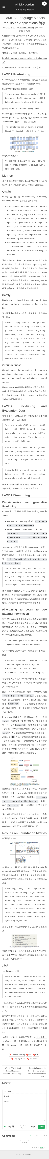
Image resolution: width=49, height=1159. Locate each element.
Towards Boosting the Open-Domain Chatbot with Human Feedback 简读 (37, 1072)
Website (6, 1101)
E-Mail (6, 1096)
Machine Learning (18, 1055)
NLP (30, 1055)
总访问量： (29, 1154)
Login (33, 1127)
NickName (7, 1091)
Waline (41, 1147)
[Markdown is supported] (5, 1126)
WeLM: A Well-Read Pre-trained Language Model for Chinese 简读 (12, 1071)
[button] (4, 7)
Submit (41, 1127)
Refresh (24, 1142)
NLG (37, 1055)
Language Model (20, 1059)
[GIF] (9, 1126)
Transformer (33, 1059)
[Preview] (12, 1126)
